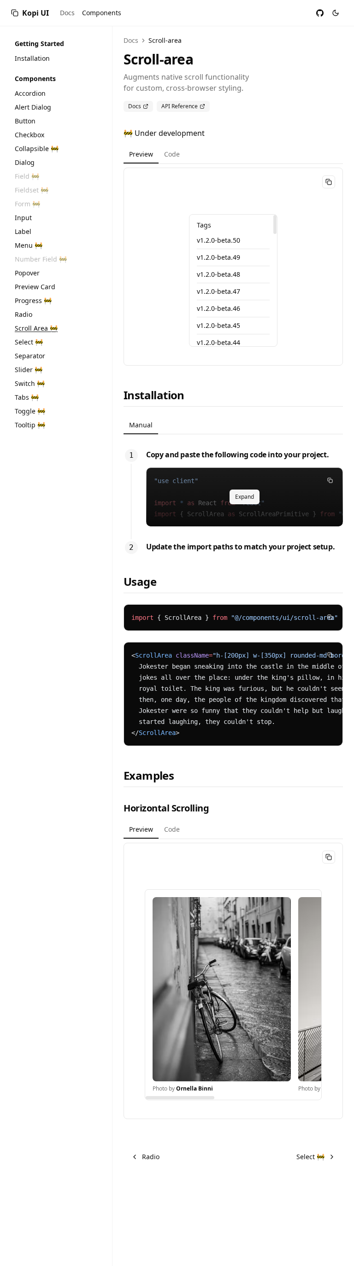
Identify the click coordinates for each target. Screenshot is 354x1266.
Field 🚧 (27, 176)
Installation (32, 58)
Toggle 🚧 (30, 411)
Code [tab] (172, 154)
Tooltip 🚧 (30, 424)
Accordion (30, 93)
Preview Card (35, 286)
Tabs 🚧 (27, 397)
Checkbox (29, 134)
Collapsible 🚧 (37, 148)
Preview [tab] (141, 154)
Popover (27, 272)
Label (23, 231)
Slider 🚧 (28, 369)
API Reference (179, 106)
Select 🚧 (29, 342)
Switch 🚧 (30, 383)
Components (101, 12)
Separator (30, 355)
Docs (67, 12)
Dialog (25, 162)
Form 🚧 (27, 203)
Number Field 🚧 (41, 259)
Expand (244, 497)
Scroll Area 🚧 (36, 328)
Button (25, 121)
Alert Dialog (33, 107)
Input (23, 217)
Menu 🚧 (28, 245)
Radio (23, 314)
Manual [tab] (141, 424)
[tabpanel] (233, 267)
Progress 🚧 (33, 300)
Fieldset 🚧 (31, 190)
